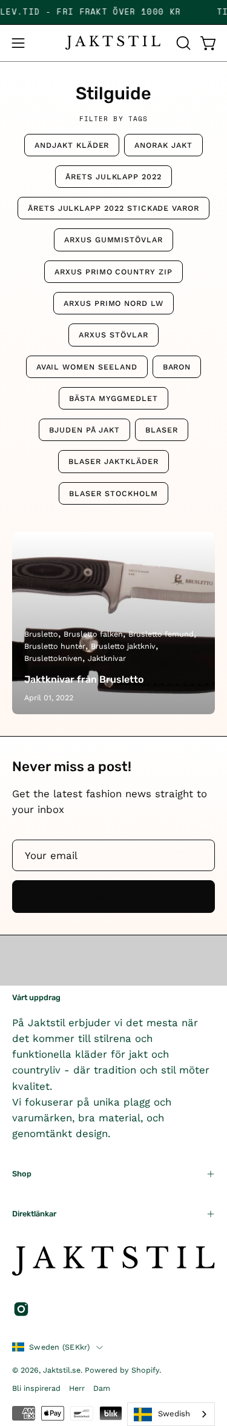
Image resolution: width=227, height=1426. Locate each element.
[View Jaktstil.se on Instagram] (21, 1309)
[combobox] (171, 1414)
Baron (177, 366)
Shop (21, 1173)
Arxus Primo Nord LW (113, 303)
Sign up (114, 896)
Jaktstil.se (62, 1370)
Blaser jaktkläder (113, 461)
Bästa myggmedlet (113, 398)
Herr (77, 1388)
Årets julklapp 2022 (113, 176)
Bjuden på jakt (84, 429)
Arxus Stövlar (113, 334)
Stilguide (113, 93)
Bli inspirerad (36, 1388)
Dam (101, 1388)
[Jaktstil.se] (113, 43)
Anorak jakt (163, 145)
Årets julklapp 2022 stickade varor (113, 208)
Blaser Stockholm (113, 493)
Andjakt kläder (72, 145)
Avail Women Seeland (86, 366)
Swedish (174, 1413)
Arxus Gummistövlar (113, 239)
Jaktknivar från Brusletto (83, 679)
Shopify (145, 1370)
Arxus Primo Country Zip (113, 271)
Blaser (161, 429)
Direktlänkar (34, 1213)
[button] (182, 43)
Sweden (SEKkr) (59, 1346)
